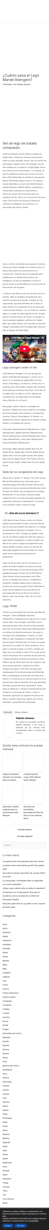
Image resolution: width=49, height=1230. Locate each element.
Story (5, 1167)
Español (6, 1045)
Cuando (6, 1013)
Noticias (6, 1102)
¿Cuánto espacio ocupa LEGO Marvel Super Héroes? (32, 777)
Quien (5, 1130)
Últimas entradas (21, 712)
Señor (5, 1146)
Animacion (7, 940)
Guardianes (7, 1070)
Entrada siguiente (25, 836)
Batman (6, 961)
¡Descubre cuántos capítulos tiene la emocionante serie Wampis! (11, 810)
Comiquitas (7, 1001)
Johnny (6, 1090)
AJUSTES (34, 1221)
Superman (7, 1179)
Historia (6, 1078)
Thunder (6, 1187)
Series (5, 1154)
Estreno (6, 1053)
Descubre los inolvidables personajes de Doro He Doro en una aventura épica (33, 812)
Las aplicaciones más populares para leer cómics (23, 861)
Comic (5, 985)
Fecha (5, 1058)
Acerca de (8, 712)
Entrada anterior (25, 829)
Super (5, 1175)
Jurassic (6, 1094)
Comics (6, 989)
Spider (5, 1158)
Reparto (6, 1138)
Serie (5, 1150)
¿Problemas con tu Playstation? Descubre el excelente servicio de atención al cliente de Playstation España (21, 896)
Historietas (7, 1082)
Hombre (6, 1086)
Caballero (7, 973)
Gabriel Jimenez (25, 718)
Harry (5, 1074)
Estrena (6, 1049)
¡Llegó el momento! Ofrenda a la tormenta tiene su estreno (12, 777)
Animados (8, 84)
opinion (6, 1110)
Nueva (5, 1106)
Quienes (6, 1134)
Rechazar (20, 1226)
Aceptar (8, 1226)
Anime (5, 952)
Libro (5, 1098)
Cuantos (6, 1017)
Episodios (6, 1037)
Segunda (6, 1142)
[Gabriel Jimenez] (9, 728)
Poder (5, 1122)
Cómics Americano (10, 993)
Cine (4, 981)
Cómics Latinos (9, 997)
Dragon (6, 1029)
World (5, 1203)
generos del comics (11, 1066)
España (6, 1041)
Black (5, 965)
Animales (6, 948)
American (7, 932)
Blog (4, 969)
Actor (5, 924)
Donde (5, 1025)
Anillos (5, 936)
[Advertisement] (24, 115)
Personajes (7, 1118)
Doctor (5, 1021)
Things (5, 1183)
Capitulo (6, 977)
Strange (6, 1171)
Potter (5, 1126)
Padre (5, 1114)
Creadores (7, 1005)
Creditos (6, 1009)
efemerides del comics (12, 1033)
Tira (4, 1195)
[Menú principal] (24, 20)
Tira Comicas (8, 1199)
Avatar (5, 957)
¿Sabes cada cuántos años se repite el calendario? (24, 888)
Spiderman (7, 1163)
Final (5, 1061)
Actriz (5, 928)
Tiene (5, 1191)
